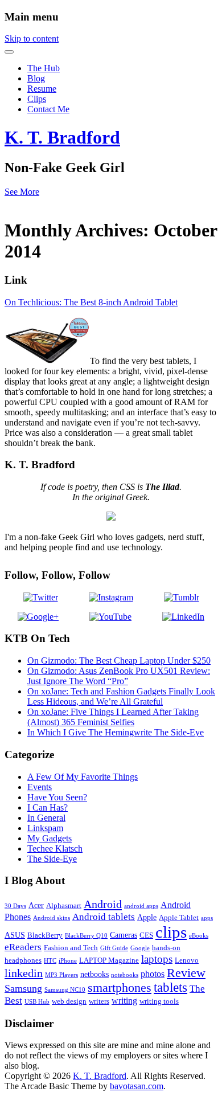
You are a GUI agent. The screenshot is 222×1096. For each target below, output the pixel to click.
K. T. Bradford (62, 137)
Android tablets (103, 916)
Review (186, 973)
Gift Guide (114, 948)
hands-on (166, 948)
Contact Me (48, 109)
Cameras (123, 934)
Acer (36, 905)
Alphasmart (63, 906)
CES (146, 935)
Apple (147, 917)
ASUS (15, 934)
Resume (41, 88)
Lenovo (187, 960)
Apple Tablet (179, 918)
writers (99, 1001)
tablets (170, 987)
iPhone (68, 961)
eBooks (198, 936)
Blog (36, 78)
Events (39, 787)
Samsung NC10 (64, 990)
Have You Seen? (57, 797)
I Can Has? (47, 807)
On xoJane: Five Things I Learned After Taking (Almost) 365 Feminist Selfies (113, 717)
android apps (141, 906)
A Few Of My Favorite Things (82, 777)
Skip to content (32, 38)
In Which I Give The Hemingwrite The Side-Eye (115, 732)
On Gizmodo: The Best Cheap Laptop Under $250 (119, 660)
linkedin (24, 973)
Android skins (51, 918)
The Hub (43, 68)
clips (171, 932)
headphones (23, 960)
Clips (36, 99)
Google (140, 948)
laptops (156, 959)
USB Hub (37, 1002)
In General (46, 818)
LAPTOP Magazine (109, 960)
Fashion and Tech (71, 948)
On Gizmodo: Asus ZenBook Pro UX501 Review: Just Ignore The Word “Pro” (118, 676)
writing (124, 1000)
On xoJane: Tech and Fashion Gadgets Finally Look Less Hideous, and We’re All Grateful (121, 696)
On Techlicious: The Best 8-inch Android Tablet (91, 302)
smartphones (119, 987)
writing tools (159, 1001)
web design (69, 1001)
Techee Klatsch (55, 848)
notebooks (124, 975)
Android (103, 904)
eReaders (23, 947)
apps (207, 918)
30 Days (15, 906)
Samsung (23, 988)
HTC (50, 961)
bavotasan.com (136, 1086)
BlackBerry (45, 935)
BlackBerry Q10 (86, 936)
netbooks (94, 974)
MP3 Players (61, 975)
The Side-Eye (52, 859)
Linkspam (45, 828)
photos (153, 974)
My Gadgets (49, 838)
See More (22, 192)
